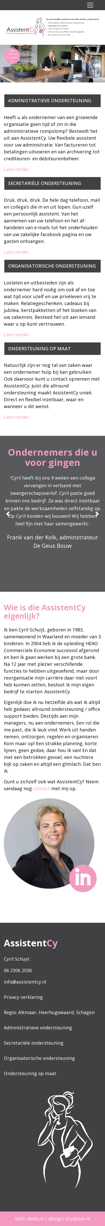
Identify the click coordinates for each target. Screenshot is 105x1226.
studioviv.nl (77, 1219)
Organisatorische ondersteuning (39, 1058)
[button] (97, 514)
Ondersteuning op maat (30, 1073)
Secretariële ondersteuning (33, 1043)
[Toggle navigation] (90, 5)
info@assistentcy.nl (25, 982)
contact (41, 788)
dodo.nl (35, 1219)
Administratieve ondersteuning (38, 1028)
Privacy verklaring (23, 997)
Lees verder (16, 169)
